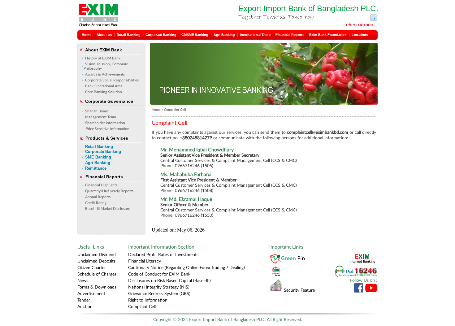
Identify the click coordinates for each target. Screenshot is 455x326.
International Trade (255, 35)
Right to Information (147, 300)
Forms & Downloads (96, 287)
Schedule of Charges (96, 274)
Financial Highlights (101, 185)
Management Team (100, 117)
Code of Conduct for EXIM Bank (159, 274)
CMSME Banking (194, 35)
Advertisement (91, 294)
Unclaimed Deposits (96, 261)
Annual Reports (97, 197)
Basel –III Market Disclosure (107, 209)
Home (86, 35)
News (82, 281)
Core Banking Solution (103, 92)
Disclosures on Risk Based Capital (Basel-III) (169, 281)
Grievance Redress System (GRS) (159, 294)
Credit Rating (95, 203)
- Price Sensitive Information (106, 129)
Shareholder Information (105, 123)
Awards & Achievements (105, 74)
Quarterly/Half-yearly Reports (109, 191)
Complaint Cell (142, 307)
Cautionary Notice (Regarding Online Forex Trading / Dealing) (186, 268)
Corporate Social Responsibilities (112, 80)
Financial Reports (289, 35)
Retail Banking (129, 35)
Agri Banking (224, 35)
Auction (85, 307)
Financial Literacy (144, 261)
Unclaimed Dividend (96, 255)
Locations (360, 35)
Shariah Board (96, 111)
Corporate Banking (160, 35)
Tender (83, 300)
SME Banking (98, 157)
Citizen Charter (91, 268)
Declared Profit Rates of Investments (163, 255)
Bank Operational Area (103, 86)
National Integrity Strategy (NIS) (158, 287)
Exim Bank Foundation (328, 35)
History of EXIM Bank (102, 58)
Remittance (95, 168)
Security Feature (299, 290)
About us (104, 35)
